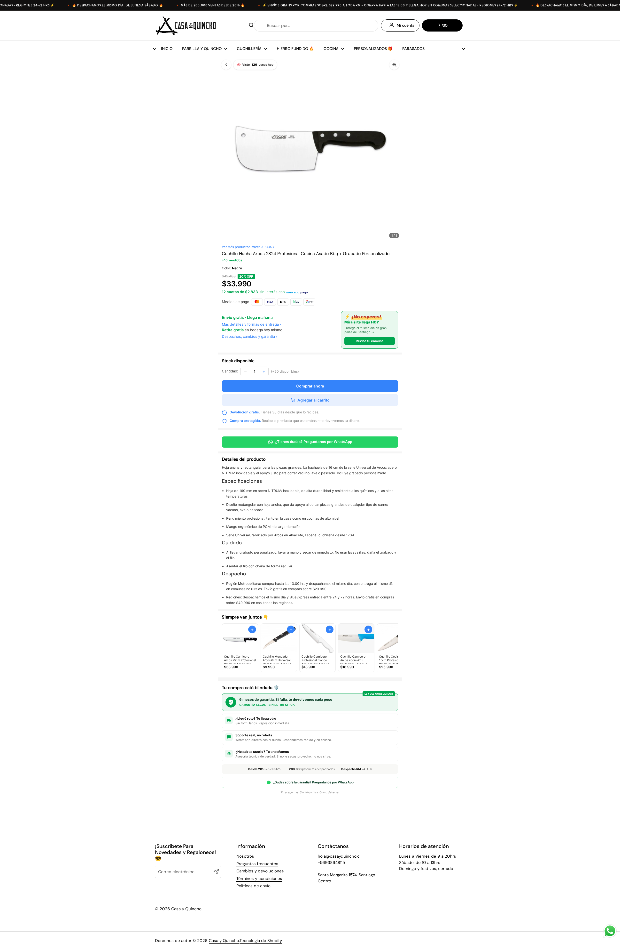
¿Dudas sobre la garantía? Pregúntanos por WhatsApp (313, 782)
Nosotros (245, 856)
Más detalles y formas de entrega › (251, 324)
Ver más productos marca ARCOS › (248, 247)
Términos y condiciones (259, 878)
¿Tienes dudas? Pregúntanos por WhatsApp (313, 441)
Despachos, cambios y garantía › (249, 336)
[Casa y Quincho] (185, 26)
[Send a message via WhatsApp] (610, 931)
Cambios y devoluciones (260, 871)
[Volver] (226, 65)
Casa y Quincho (224, 940)
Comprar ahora (310, 386)
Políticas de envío (253, 885)
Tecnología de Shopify (261, 940)
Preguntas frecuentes (257, 863)
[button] (442, 25)
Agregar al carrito (313, 400)
